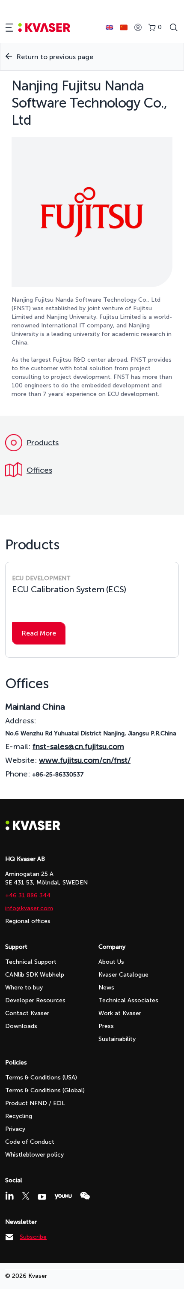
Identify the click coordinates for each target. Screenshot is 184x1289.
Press (106, 1026)
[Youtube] (42, 1197)
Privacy (15, 1129)
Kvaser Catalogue (123, 974)
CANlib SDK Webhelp (34, 974)
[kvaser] (44, 28)
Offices (39, 470)
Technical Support (30, 961)
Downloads (21, 1026)
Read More (38, 633)
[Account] (138, 28)
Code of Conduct (29, 1141)
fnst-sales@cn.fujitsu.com (78, 746)
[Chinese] (124, 27)
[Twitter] (26, 1196)
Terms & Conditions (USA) (41, 1077)
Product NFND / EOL (35, 1103)
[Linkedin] (9, 1195)
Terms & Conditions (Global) (45, 1090)
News (106, 987)
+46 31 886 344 (27, 895)
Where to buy (24, 987)
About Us (111, 961)
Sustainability (117, 1039)
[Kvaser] (33, 828)
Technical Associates (128, 1000)
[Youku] (63, 1196)
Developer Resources (35, 1000)
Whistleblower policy (34, 1154)
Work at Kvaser (119, 1013)
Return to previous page (54, 57)
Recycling (18, 1116)
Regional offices (27, 921)
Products (43, 442)
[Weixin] (85, 1196)
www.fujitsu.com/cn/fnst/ (85, 760)
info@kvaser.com (29, 908)
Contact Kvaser (27, 1013)
